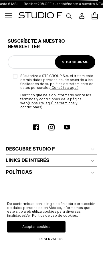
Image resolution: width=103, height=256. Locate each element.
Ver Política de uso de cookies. (51, 215)
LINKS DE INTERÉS (27, 160)
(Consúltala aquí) (64, 87)
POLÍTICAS (19, 172)
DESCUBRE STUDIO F (30, 149)
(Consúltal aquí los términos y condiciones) (49, 105)
